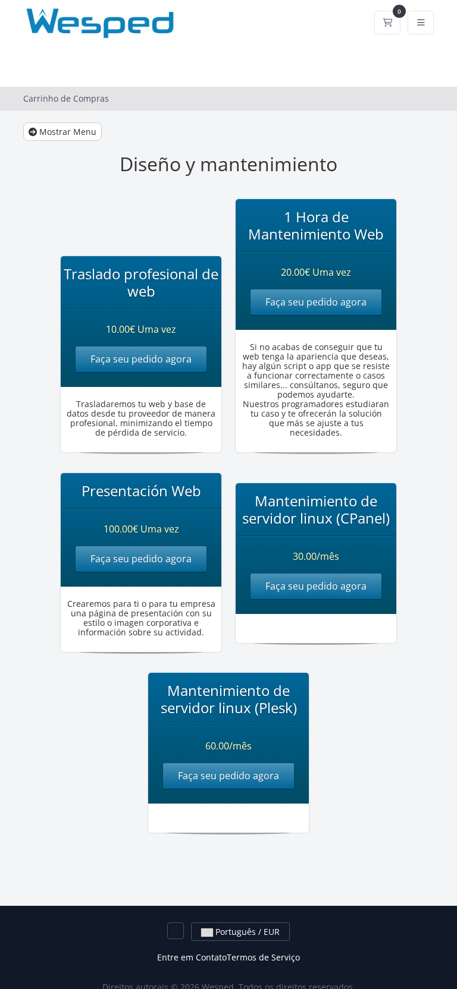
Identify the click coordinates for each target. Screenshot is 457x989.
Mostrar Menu (66, 131)
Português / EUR (246, 931)
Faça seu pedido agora (141, 359)
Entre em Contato (192, 957)
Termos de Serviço (263, 957)
